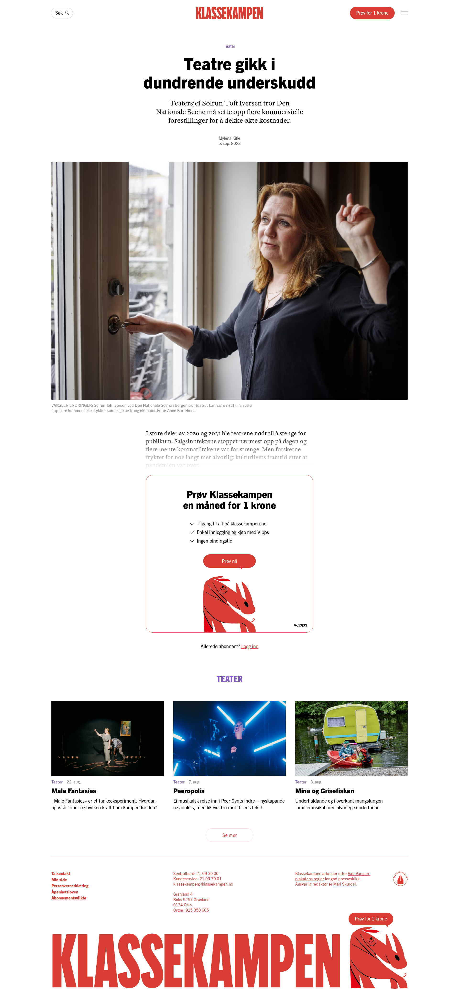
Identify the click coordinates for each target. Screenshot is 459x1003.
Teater (229, 46)
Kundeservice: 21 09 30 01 (197, 878)
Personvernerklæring (69, 885)
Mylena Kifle (229, 137)
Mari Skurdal (344, 883)
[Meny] (404, 13)
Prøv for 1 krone (372, 13)
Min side (59, 879)
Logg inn (249, 646)
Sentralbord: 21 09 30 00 (196, 873)
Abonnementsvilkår (68, 897)
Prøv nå (229, 561)
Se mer (229, 835)
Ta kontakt (60, 873)
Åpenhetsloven (64, 891)
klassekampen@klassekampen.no (203, 883)
